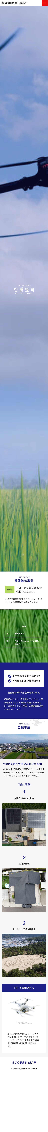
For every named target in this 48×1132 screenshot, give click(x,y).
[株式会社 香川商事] (14, 3)
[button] (45, 3)
